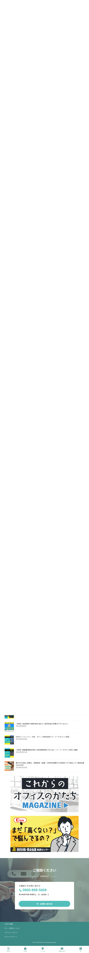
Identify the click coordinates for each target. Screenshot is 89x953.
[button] (44, 904)
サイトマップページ (11, 937)
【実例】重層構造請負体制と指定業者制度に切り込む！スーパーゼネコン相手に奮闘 (46, 750)
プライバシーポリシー (11, 932)
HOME (25, 951)
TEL (81, 951)
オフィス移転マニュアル (12, 928)
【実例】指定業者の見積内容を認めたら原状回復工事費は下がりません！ (42, 724)
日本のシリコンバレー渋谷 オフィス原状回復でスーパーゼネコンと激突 (42, 737)
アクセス (42, 951)
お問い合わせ (62, 951)
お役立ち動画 (9, 924)
